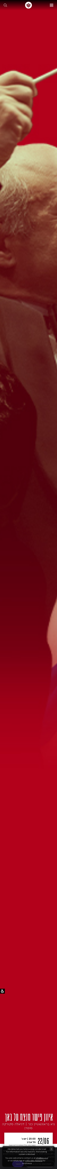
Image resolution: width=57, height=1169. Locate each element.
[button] (5, 5)
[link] (28, 5)
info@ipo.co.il (42, 1158)
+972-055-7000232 (33, 1160)
